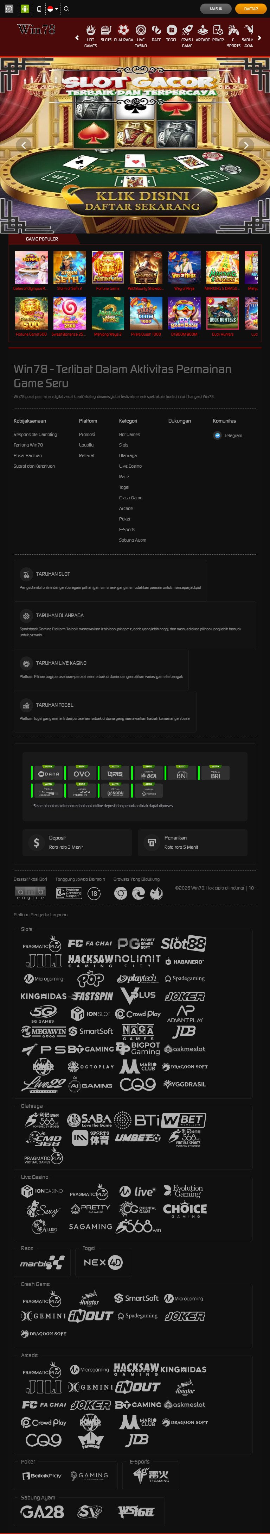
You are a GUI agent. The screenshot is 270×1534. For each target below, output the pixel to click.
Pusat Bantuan (28, 456)
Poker (218, 39)
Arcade (203, 39)
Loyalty (86, 445)
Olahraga (123, 39)
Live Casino (141, 42)
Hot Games (90, 42)
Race (156, 39)
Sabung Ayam (249, 42)
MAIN (35, 267)
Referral (86, 456)
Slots (106, 39)
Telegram (233, 435)
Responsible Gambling (35, 434)
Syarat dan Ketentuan (34, 466)
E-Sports (233, 42)
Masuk (216, 8)
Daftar (251, 8)
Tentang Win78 (28, 445)
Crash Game (187, 42)
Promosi (87, 434)
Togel (171, 39)
